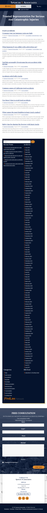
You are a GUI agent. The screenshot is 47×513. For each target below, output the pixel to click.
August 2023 (28, 217)
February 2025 (28, 181)
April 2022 (27, 251)
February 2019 (28, 322)
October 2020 (28, 290)
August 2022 (28, 242)
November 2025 (29, 163)
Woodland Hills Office (23, 494)
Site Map (12, 509)
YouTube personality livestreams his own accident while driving (21, 63)
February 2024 (28, 204)
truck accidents (24, 66)
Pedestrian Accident (9, 384)
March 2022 (28, 254)
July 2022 (27, 245)
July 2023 (27, 220)
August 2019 (28, 313)
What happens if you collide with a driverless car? (19, 47)
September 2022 (29, 240)
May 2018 (27, 342)
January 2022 (28, 258)
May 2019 (27, 315)
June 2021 (27, 274)
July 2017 (27, 365)
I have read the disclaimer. (11, 462)
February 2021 (28, 283)
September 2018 (29, 333)
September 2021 (29, 267)
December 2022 (28, 233)
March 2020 (28, 299)
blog (6, 372)
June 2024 (27, 195)
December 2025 (28, 161)
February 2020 (28, 301)
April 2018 (27, 344)
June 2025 (27, 174)
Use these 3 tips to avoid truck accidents (16, 100)
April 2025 (27, 179)
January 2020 (28, 304)
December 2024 (28, 186)
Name (23, 422)
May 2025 (27, 177)
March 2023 (28, 227)
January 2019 (28, 324)
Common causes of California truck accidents (18, 88)
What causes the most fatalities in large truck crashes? (21, 112)
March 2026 (28, 154)
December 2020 (28, 285)
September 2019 (29, 310)
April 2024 (27, 199)
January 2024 (28, 206)
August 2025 (28, 170)
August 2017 (28, 362)
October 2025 (28, 165)
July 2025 (27, 172)
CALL (39, 6)
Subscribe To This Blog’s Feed (32, 372)
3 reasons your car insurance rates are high (17, 33)
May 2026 (27, 150)
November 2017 (29, 356)
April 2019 (27, 317)
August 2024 (28, 193)
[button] (8, 6)
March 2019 (28, 319)
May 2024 (27, 197)
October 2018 (28, 331)
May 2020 (27, 295)
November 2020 (29, 288)
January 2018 (28, 351)
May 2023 (27, 224)
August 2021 (28, 270)
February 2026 (28, 156)
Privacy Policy (18, 509)
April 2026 (27, 152)
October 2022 (28, 238)
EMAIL (24, 6)
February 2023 (28, 229)
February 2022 (28, 256)
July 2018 (27, 338)
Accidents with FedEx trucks (12, 76)
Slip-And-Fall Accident (10, 388)
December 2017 (28, 353)
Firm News (7, 381)
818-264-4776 (24, 491)
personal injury (35, 35)
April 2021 (27, 279)
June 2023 (27, 222)
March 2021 (28, 281)
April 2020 (27, 297)
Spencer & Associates (13, 35)
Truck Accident (35, 49)
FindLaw (41, 509)
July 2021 (27, 272)
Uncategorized (8, 395)
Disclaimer (23, 459)
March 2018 (28, 347)
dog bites (7, 379)
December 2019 (28, 306)
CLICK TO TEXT (24, 9)
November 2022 (29, 236)
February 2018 (28, 349)
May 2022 (27, 249)
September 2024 (29, 190)
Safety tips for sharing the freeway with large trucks (20, 124)
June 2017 (27, 367)
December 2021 (28, 261)
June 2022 (27, 247)
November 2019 (29, 308)
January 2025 (28, 184)
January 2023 (28, 231)
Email (23, 429)
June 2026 (27, 147)
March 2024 (28, 202)
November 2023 (29, 211)
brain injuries (8, 375)
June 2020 (27, 292)
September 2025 (29, 168)
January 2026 (28, 159)
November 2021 (29, 263)
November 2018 (29, 329)
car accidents (29, 35)
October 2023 (28, 213)
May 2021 (27, 276)
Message (23, 442)
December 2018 (28, 326)
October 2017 (28, 358)
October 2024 (28, 188)
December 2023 (28, 208)
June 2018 (27, 340)
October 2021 (28, 265)
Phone (23, 436)
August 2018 (28, 335)
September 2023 (29, 215)
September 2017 (29, 360)
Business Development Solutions (29, 509)
